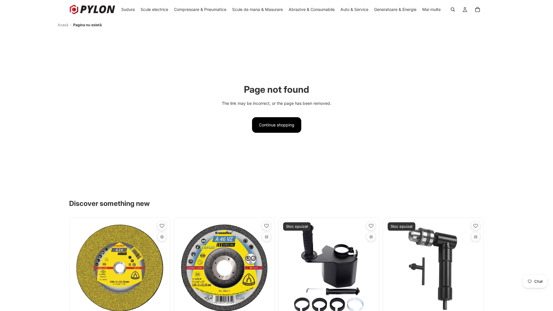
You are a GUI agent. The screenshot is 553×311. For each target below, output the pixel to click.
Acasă (63, 25)
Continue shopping (276, 124)
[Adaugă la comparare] (161, 236)
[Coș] (477, 9)
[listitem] (431, 9)
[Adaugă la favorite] (161, 225)
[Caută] (452, 9)
